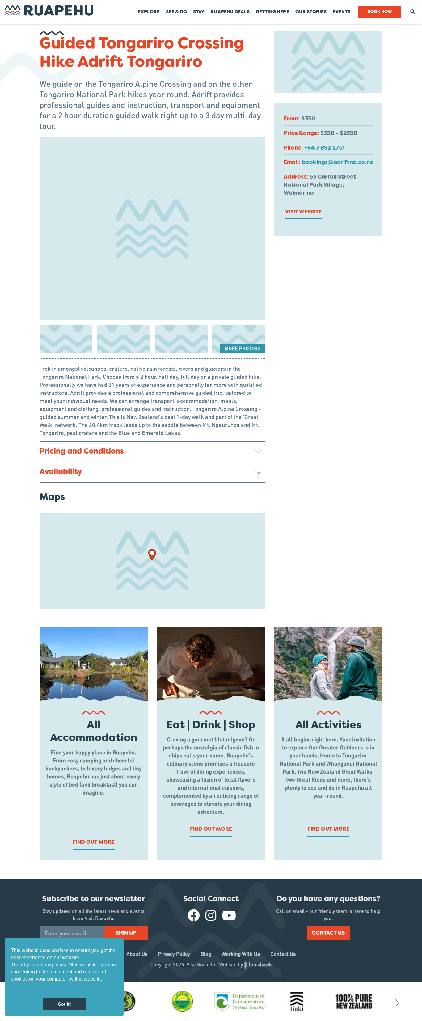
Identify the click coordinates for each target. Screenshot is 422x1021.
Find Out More (94, 842)
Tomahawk (260, 964)
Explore (149, 12)
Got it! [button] (64, 1004)
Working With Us (241, 954)
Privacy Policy (174, 954)
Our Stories (311, 12)
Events (341, 12)
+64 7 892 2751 (324, 148)
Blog (205, 954)
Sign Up (126, 933)
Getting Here (272, 12)
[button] (12, 990)
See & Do (176, 12)
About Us (136, 954)
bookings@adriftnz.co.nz (337, 162)
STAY (199, 12)
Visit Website (303, 212)
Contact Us (328, 933)
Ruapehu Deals (230, 12)
